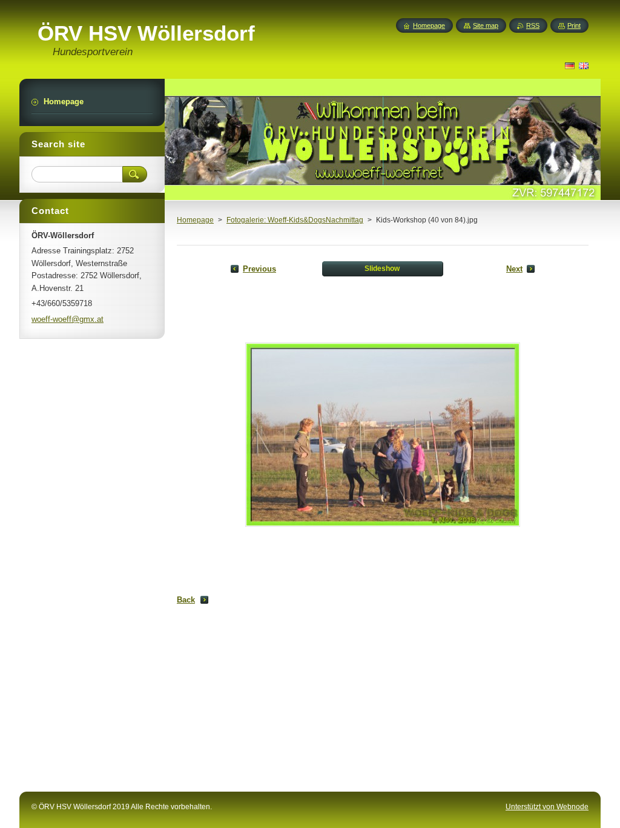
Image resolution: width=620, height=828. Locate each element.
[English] (584, 65)
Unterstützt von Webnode (547, 806)
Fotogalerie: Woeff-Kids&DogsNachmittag (294, 220)
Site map (485, 25)
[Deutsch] (570, 65)
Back (186, 599)
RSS (532, 25)
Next (514, 268)
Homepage (195, 220)
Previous (259, 268)
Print (574, 25)
